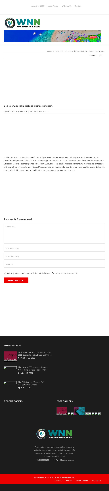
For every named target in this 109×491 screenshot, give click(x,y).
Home (50, 51)
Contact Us (96, 480)
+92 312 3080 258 (42, 460)
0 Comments (43, 111)
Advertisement (82, 480)
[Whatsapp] (60, 466)
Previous (93, 55)
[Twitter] (54, 466)
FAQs (56, 51)
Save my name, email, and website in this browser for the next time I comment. (42, 273)
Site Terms (58, 480)
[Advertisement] (54, 84)
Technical (33, 111)
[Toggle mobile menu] (104, 19)
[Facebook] (49, 466)
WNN (8, 111)
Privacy (69, 480)
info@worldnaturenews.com (63, 460)
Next (101, 55)
